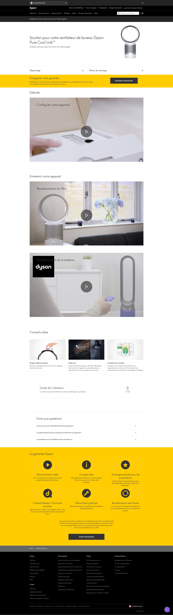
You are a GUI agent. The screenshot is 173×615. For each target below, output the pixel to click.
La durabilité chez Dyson (121, 573)
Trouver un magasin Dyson (122, 563)
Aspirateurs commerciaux (65, 573)
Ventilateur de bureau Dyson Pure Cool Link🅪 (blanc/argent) (48, 19)
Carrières (117, 570)
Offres (96, 13)
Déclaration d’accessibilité (71, 606)
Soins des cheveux (43, 13)
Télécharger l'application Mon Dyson (39, 598)
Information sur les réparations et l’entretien (97, 586)
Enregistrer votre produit (115, 8)
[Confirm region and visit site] (142, 3)
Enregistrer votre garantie (124, 81)
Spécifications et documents (65, 580)
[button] (86, 131)
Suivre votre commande (92, 570)
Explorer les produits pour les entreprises (69, 560)
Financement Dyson (91, 583)
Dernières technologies (85, 13)
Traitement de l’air (56, 13)
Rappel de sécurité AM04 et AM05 (95, 580)
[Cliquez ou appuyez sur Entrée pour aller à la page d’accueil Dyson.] (33, 8)
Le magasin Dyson (120, 567)
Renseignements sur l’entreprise (123, 560)
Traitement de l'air (34, 567)
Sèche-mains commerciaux (65, 563)
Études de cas (61, 586)
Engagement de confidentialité (36, 606)
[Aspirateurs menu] (37, 13)
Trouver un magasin (91, 8)
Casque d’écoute (34, 573)
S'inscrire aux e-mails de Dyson (38, 595)
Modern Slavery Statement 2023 (95, 589)
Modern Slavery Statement (84, 606)
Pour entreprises (103, 8)
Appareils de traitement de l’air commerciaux (70, 567)
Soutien (74, 13)
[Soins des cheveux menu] (50, 13)
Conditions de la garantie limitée (95, 576)
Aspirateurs (33, 13)
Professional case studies (64, 583)
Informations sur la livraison (93, 567)
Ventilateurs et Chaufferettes (37, 570)
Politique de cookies (49, 606)
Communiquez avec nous (93, 560)
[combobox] (49, 3)
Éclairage (67, 13)
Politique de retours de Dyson (94, 573)
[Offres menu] (99, 13)
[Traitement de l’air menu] (63, 13)
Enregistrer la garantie (36, 592)
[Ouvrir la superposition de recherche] (128, 13)
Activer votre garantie (86, 537)
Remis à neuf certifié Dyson (76, 8)
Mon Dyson (33, 588)
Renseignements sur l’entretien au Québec (97, 593)
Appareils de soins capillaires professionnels (70, 570)
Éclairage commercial (64, 576)
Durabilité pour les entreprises (66, 589)
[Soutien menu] (77, 13)
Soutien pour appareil (92, 563)
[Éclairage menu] (71, 13)
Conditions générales (59, 606)
